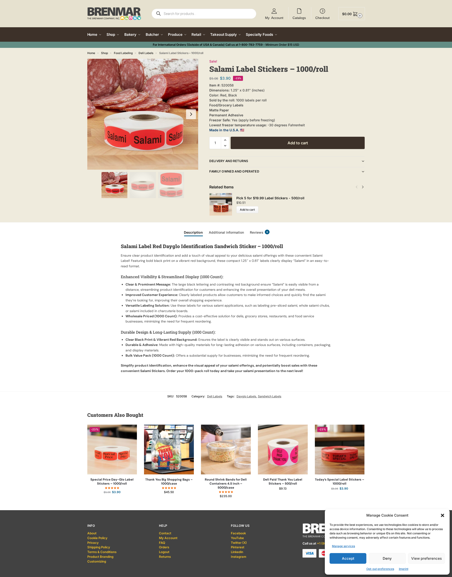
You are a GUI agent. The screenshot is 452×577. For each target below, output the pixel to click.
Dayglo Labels (246, 396)
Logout (164, 552)
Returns (165, 557)
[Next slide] (191, 114)
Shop (104, 53)
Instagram (238, 557)
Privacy (93, 543)
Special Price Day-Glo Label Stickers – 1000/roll (112, 482)
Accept (348, 558)
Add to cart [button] (112, 501)
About (92, 533)
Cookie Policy (97, 538)
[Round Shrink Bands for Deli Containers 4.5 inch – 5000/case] (226, 449)
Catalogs (299, 17)
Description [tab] (193, 232)
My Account (274, 17)
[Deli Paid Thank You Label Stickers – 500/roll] (283, 449)
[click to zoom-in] (142, 114)
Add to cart (298, 143)
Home (91, 53)
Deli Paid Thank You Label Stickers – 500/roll (282, 482)
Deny (387, 558)
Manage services (343, 546)
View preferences (426, 558)
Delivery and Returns (228, 161)
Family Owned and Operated (234, 171)
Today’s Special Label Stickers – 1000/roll (339, 482)
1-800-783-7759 (251, 44)
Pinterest (237, 547)
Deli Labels (146, 53)
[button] (442, 515)
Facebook (238, 533)
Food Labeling (123, 53)
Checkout (322, 17)
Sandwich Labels (269, 396)
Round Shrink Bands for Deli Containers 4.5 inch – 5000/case (226, 484)
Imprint (403, 569)
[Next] (363, 187)
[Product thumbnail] (222, 204)
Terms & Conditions (101, 552)
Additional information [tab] (226, 232)
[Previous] (357, 187)
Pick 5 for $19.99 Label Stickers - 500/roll (270, 198)
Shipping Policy (98, 547)
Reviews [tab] (259, 232)
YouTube (237, 538)
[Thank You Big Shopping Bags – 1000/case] (169, 449)
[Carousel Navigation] (358, 187)
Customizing (96, 561)
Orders (164, 547)
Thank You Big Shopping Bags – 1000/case (169, 482)
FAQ (162, 543)
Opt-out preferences (380, 569)
